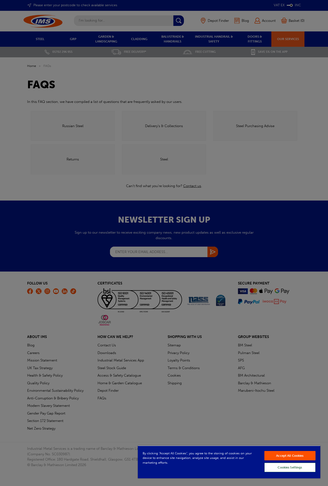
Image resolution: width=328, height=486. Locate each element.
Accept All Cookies (290, 455)
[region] (229, 461)
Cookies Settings (290, 467)
